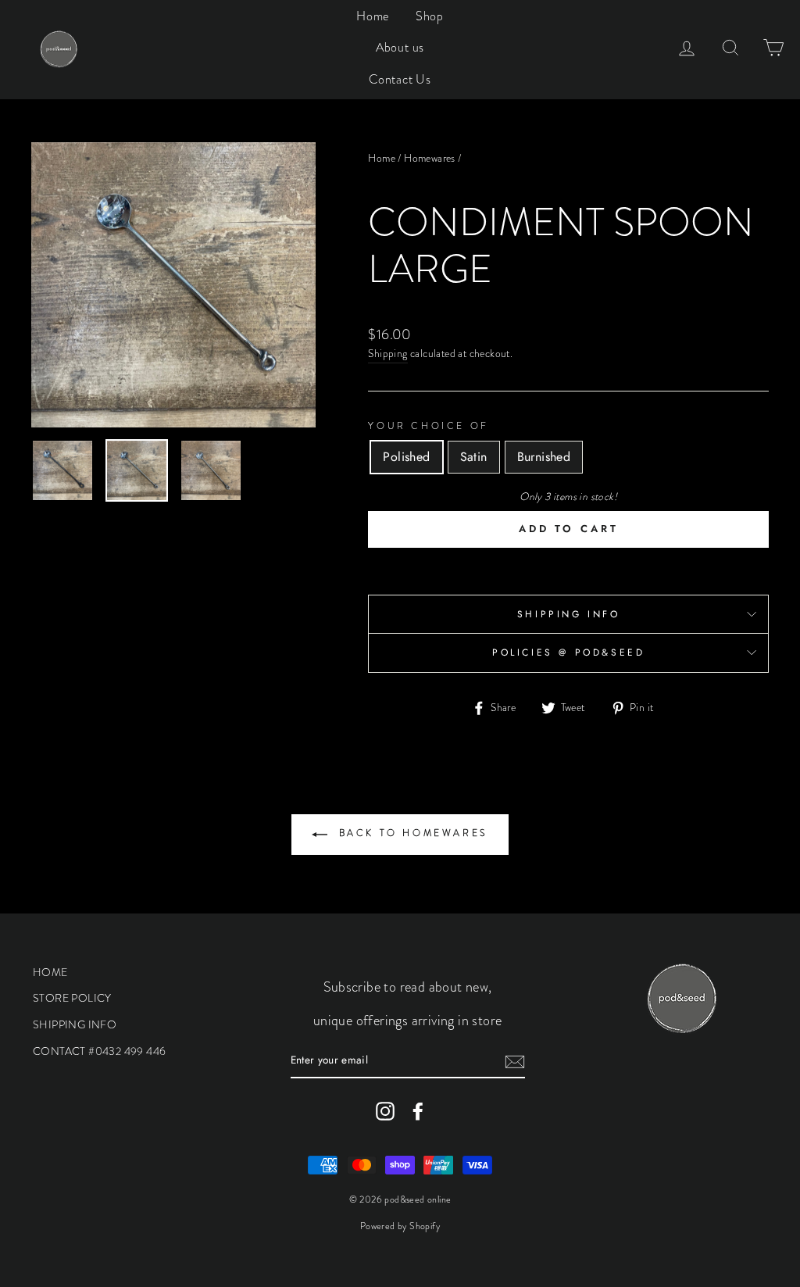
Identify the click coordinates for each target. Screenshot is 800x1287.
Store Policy (72, 998)
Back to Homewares (411, 833)
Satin (474, 457)
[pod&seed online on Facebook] (418, 1111)
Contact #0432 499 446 (99, 1051)
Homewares (429, 158)
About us (400, 47)
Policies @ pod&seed (568, 652)
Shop (430, 16)
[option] (173, 284)
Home (372, 16)
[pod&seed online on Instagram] (385, 1111)
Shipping (387, 353)
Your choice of (428, 426)
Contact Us (400, 79)
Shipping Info (568, 614)
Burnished (544, 457)
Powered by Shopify (400, 1226)
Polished (406, 457)
